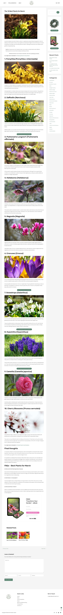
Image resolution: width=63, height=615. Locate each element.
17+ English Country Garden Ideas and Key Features (53, 65)
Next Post (44, 548)
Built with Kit (32, 518)
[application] (6, 2)
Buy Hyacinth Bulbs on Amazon (24, 368)
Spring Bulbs (51, 119)
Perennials (51, 102)
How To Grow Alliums (11, 540)
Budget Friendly (52, 87)
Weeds (50, 127)
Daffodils (6, 123)
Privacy (50, 112)
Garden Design (52, 89)
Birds (50, 85)
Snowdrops (6, 318)
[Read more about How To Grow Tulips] (24, 535)
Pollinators (51, 110)
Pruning (51, 114)
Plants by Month (10, 13)
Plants (5, 13)
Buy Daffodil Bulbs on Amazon (24, 134)
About (18, 600)
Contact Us (19, 605)
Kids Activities (52, 95)
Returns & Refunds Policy (22, 602)
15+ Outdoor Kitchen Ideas (54, 68)
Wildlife (50, 129)
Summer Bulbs (52, 121)
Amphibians (51, 80)
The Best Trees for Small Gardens (23, 445)
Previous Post (5, 548)
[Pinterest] (58, 612)
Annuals (51, 82)
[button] (54, 30)
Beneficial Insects (52, 84)
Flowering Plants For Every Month (23, 55)
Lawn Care (51, 97)
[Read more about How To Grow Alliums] (12, 535)
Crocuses (6, 279)
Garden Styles (52, 93)
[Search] (58, 12)
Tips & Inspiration (20, 599)
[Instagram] (56, 612)
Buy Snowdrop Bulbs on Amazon (24, 329)
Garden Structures (52, 91)
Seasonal (51, 115)
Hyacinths (6, 358)
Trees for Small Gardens (53, 125)
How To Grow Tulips (23, 540)
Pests (50, 104)
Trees (50, 123)
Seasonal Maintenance (53, 117)
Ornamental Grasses (53, 100)
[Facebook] (54, 612)
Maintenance (52, 99)
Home (18, 596)
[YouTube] (60, 612)
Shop (18, 597)
